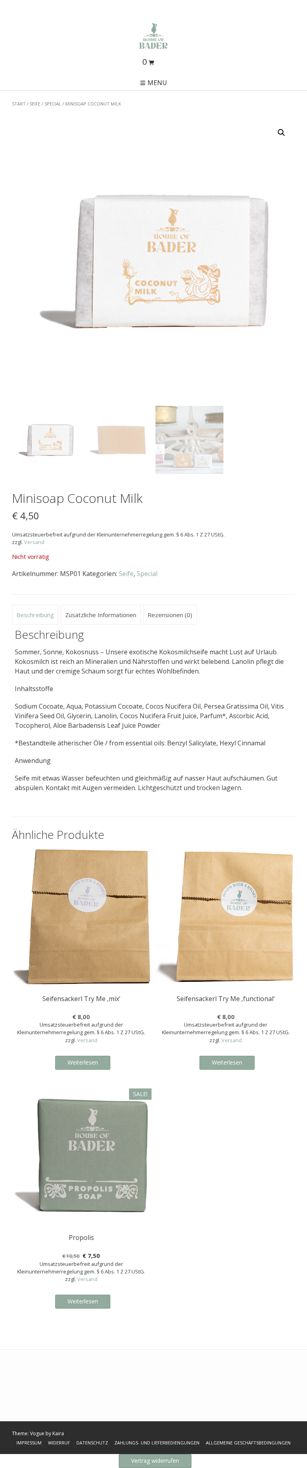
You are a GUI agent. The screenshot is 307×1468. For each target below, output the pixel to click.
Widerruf (59, 1443)
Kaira (58, 1433)
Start (19, 104)
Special (52, 104)
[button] (281, 132)
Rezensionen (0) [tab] (170, 615)
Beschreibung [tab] (35, 615)
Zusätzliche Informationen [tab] (100, 615)
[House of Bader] (153, 36)
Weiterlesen (83, 1062)
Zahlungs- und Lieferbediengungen (156, 1443)
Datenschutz (92, 1443)
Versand (34, 542)
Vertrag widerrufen (155, 1460)
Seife (35, 104)
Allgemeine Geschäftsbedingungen (248, 1443)
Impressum (29, 1443)
